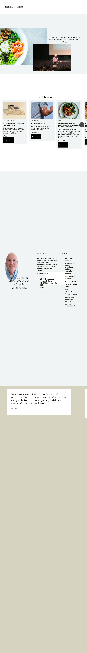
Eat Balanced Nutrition (14, 6)
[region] (43, 124)
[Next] (81, 124)
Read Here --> (9, 140)
